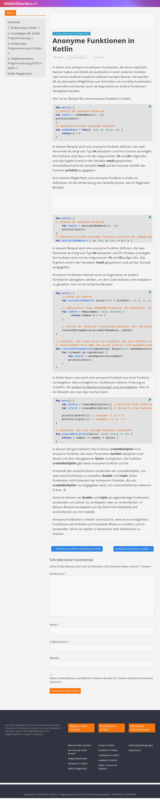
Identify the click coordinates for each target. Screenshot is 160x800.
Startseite (14, 22)
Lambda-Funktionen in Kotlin (133, 548)
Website (54, 658)
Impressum (135, 750)
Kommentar (58, 573)
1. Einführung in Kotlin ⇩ (24, 28)
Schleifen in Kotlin (108, 750)
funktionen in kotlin (77, 57)
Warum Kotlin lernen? (79, 745)
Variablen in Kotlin (78, 763)
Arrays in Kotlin (106, 745)
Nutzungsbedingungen (141, 745)
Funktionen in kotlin (108, 755)
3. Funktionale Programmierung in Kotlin (71, 33)
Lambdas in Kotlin (107, 760)
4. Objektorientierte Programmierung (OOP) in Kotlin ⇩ (25, 63)
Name (54, 624)
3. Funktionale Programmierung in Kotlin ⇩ (25, 48)
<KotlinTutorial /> (20, 3)
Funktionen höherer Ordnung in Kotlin (77, 548)
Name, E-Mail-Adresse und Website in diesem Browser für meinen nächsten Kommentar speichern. (101, 680)
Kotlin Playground (19, 73)
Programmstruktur (78, 758)
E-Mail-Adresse (59, 641)
